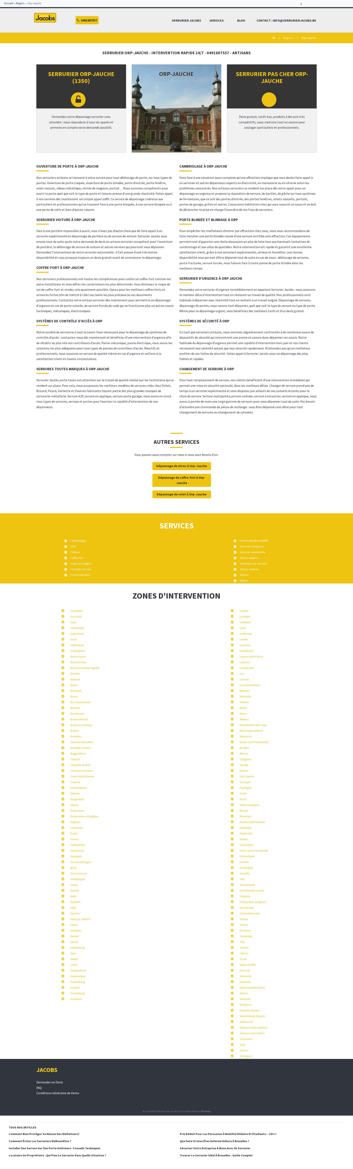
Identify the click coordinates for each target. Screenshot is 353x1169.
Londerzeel (247, 668)
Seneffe (244, 873)
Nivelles (244, 748)
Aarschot (76, 616)
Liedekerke (247, 651)
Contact (311, 4)
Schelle (244, 862)
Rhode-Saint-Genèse (252, 822)
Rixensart (245, 816)
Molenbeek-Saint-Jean (253, 725)
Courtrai (75, 782)
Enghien (75, 822)
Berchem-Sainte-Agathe (85, 668)
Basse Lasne (78, 656)
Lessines (245, 645)
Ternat (244, 925)
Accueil (8, 3)
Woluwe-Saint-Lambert (253, 1027)
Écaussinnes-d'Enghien (84, 816)
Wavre (244, 993)
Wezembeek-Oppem (252, 1016)
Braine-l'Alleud (79, 719)
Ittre (73, 953)
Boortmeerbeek (80, 702)
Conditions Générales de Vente (57, 1093)
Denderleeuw (78, 788)
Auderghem (77, 651)
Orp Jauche (247, 776)
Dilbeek (75, 793)
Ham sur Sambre (80, 919)
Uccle (243, 959)
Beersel (75, 679)
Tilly (242, 942)
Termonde (246, 936)
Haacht (74, 890)
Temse (244, 919)
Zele (242, 1044)
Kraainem (76, 999)
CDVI (73, 546)
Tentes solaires (249, 569)
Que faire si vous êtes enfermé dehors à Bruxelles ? (214, 1141)
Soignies (245, 896)
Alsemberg (77, 628)
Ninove (244, 753)
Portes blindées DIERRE (254, 541)
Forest (74, 839)
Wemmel (245, 999)
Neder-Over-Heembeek (254, 742)
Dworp (74, 805)
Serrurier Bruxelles (81, 742)
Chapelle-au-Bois (80, 765)
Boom (74, 696)
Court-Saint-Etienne (82, 776)
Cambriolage (78, 541)
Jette (73, 965)
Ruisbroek (246, 833)
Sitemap (206, 1111)
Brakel (74, 731)
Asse (73, 639)
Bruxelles (76, 736)
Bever (74, 685)
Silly (242, 879)
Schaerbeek (247, 856)
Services (216, 20)
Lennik (244, 639)
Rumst (244, 839)
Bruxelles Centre (80, 748)
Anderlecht (77, 633)
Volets (244, 580)
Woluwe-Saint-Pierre (252, 1033)
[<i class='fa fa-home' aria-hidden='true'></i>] (272, 38)
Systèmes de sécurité (253, 563)
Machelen (245, 696)
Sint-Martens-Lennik (252, 890)
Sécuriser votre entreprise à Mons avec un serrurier (215, 1148)
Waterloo (245, 982)
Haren (74, 925)
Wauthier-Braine (249, 1010)
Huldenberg (77, 947)
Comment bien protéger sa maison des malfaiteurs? (44, 1134)
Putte (243, 793)
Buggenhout (77, 753)
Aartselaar (76, 611)
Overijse (245, 782)
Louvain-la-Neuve (250, 685)
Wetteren (245, 1005)
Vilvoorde (245, 976)
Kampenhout (78, 970)
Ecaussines (77, 810)
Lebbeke (245, 622)
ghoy (73, 868)
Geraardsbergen (80, 862)
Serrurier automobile (252, 552)
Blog (241, 20)
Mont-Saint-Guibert (251, 731)
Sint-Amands (247, 885)
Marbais (244, 691)
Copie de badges (81, 563)
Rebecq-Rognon (250, 805)
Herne (74, 942)
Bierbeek (76, 691)
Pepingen (245, 788)
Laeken (244, 611)
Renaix (244, 810)
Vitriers (244, 575)
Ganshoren (77, 850)
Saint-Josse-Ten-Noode (254, 850)
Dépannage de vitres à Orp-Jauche (181, 466)
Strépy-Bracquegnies (253, 902)
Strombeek (247, 907)
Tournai (244, 947)
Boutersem (77, 713)
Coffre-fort (77, 558)
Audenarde (77, 645)
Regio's (20, 3)
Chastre (75, 759)
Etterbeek (76, 828)
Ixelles (74, 959)
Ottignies (245, 759)
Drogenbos (77, 799)
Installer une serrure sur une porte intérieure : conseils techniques (54, 1148)
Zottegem (246, 1056)
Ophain (244, 770)
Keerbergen (77, 976)
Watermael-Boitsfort (252, 987)
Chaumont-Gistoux (81, 770)
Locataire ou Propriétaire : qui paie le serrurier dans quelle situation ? (57, 1155)
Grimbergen (77, 879)
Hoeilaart (76, 930)
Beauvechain (78, 662)
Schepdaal (246, 868)
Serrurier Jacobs (186, 20)
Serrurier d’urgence (252, 546)
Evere (74, 833)
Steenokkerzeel (250, 913)
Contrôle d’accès (80, 569)
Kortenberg (77, 993)
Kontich (75, 987)
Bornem (75, 708)
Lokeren (245, 662)
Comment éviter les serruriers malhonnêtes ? (40, 1141)
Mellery (244, 719)
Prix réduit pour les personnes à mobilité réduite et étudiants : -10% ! (228, 1134)
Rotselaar (246, 828)
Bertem (75, 673)
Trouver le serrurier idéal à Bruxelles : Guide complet (216, 1155)
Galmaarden (77, 845)
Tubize (244, 953)
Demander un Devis (49, 1082)
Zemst (244, 1050)
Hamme (75, 913)
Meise (243, 708)
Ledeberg (246, 633)
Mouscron (246, 736)
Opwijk (244, 765)
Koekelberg (77, 982)
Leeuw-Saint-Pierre (251, 656)
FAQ (39, 1088)
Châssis (75, 552)
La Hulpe (245, 616)
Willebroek (246, 1022)
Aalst (73, 622)
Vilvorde (245, 970)
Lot (242, 673)
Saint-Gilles (247, 845)
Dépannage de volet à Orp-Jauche (182, 494)
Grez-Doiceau (78, 873)
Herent (74, 936)
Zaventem (246, 1039)
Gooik (74, 885)
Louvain (244, 679)
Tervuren (245, 930)
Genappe (76, 856)
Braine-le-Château (81, 725)
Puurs (243, 799)
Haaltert (75, 902)
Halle (73, 896)
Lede (243, 628)
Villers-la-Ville (248, 965)
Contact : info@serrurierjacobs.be (286, 20)
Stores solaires (249, 558)
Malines (244, 702)
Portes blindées (80, 575)
